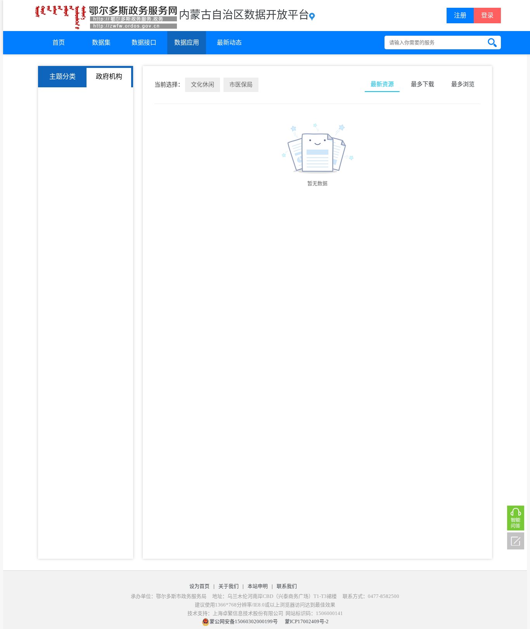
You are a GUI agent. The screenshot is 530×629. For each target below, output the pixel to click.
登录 (487, 15)
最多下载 (422, 84)
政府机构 (109, 76)
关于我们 (228, 586)
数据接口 (144, 42)
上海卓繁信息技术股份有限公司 (248, 613)
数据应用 (186, 42)
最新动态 (229, 42)
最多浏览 (463, 84)
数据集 (101, 42)
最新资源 (382, 84)
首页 (58, 42)
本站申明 (258, 586)
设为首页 (199, 586)
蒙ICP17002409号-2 (307, 621)
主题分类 (62, 76)
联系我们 (287, 586)
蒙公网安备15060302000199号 (244, 621)
